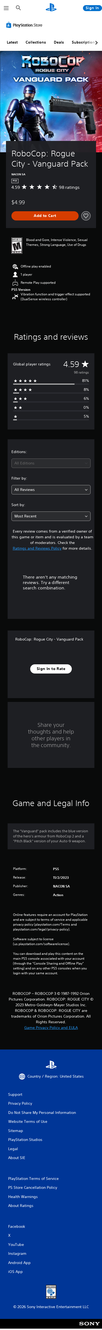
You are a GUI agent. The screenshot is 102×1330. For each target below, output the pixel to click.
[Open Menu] (6, 8)
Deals (59, 42)
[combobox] (51, 463)
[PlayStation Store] (25, 25)
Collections (36, 42)
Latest (12, 42)
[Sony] (89, 1327)
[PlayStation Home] (51, 8)
